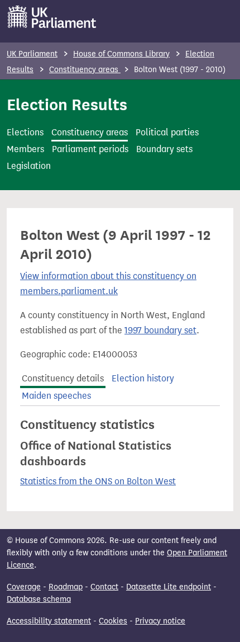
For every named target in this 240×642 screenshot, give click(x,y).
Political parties (167, 132)
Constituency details (63, 378)
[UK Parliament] (52, 16)
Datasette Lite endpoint (168, 587)
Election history (143, 378)
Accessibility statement (49, 621)
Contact (104, 587)
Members (25, 149)
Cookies (113, 621)
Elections (25, 132)
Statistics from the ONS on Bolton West (98, 481)
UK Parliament (32, 54)
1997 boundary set (160, 330)
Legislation (29, 165)
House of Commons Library (121, 54)
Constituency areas (85, 69)
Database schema (39, 599)
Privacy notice (160, 621)
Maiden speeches (56, 395)
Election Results (67, 105)
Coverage (24, 587)
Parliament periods (90, 149)
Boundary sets (164, 149)
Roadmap (66, 587)
